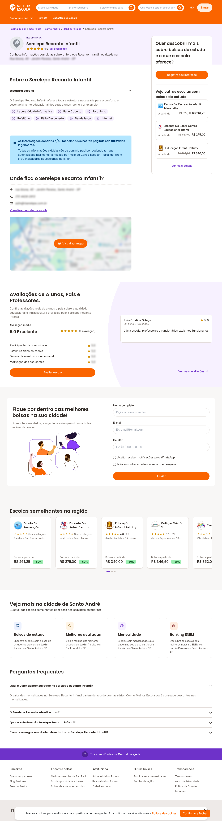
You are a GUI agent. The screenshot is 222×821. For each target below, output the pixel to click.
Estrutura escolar (22, 91)
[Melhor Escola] (20, 7)
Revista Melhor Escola (105, 781)
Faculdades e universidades (150, 776)
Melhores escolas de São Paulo (69, 776)
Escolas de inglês (144, 781)
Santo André (52, 28)
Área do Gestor (18, 786)
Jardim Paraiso (72, 28)
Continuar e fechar (195, 813)
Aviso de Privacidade (187, 781)
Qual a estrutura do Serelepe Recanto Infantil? (43, 722)
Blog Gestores (18, 781)
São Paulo (35, 28)
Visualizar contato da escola (28, 210)
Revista (43, 17)
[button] (111, 754)
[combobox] (51, 8)
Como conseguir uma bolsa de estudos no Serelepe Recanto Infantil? (59, 732)
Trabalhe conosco (102, 786)
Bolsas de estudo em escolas (68, 786)
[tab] (108, 571)
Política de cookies (164, 813)
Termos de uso (184, 776)
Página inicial (18, 28)
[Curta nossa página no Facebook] (12, 810)
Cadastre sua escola (65, 17)
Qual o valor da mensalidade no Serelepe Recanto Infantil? (51, 686)
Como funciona (19, 18)
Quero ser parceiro (21, 776)
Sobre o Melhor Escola (105, 776)
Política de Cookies (186, 786)
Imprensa (180, 791)
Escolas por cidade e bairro (67, 781)
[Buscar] (131, 7)
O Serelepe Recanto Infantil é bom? (35, 712)
